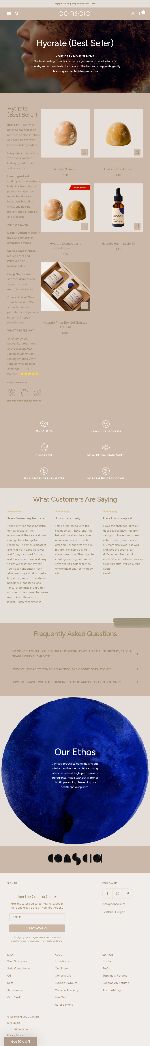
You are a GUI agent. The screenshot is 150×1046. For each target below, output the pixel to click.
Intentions (62, 961)
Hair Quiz (61, 997)
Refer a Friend (64, 1004)
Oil (9, 975)
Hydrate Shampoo (65, 169)
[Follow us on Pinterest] (128, 893)
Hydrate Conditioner (118, 169)
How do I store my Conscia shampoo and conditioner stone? (61, 669)
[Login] (133, 13)
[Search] (16, 13)
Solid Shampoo (17, 961)
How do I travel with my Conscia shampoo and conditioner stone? (66, 682)
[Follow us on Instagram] (117, 893)
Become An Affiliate (115, 983)
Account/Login (112, 990)
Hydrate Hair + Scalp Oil (118, 243)
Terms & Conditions (19, 1029)
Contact (108, 961)
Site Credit (13, 1022)
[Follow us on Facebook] (107, 893)
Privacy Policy (15, 1035)
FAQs (106, 968)
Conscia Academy (67, 990)
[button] (20, 1041)
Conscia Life (63, 975)
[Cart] (141, 13)
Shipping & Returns (114, 975)
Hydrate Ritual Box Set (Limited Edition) (65, 325)
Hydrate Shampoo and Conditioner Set (65, 246)
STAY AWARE (37, 928)
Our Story (61, 968)
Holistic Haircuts (66, 983)
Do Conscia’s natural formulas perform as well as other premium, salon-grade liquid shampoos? (72, 653)
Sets (10, 983)
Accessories (15, 990)
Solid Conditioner (18, 968)
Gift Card (13, 997)
